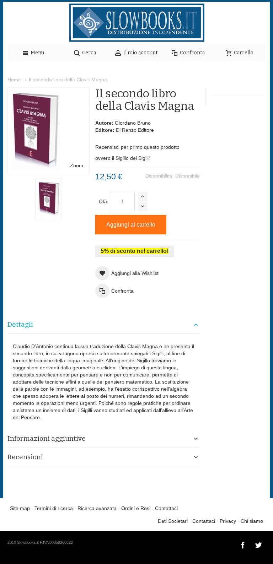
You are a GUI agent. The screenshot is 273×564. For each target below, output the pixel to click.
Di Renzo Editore (135, 130)
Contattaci (166, 508)
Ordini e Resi (135, 508)
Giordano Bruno (133, 123)
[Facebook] (243, 544)
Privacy (228, 521)
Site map (20, 508)
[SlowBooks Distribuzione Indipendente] (136, 23)
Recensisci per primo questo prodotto (137, 147)
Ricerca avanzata (97, 508)
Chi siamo (252, 521)
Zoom (76, 165)
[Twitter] (258, 544)
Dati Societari (173, 521)
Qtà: (103, 201)
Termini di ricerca (53, 508)
